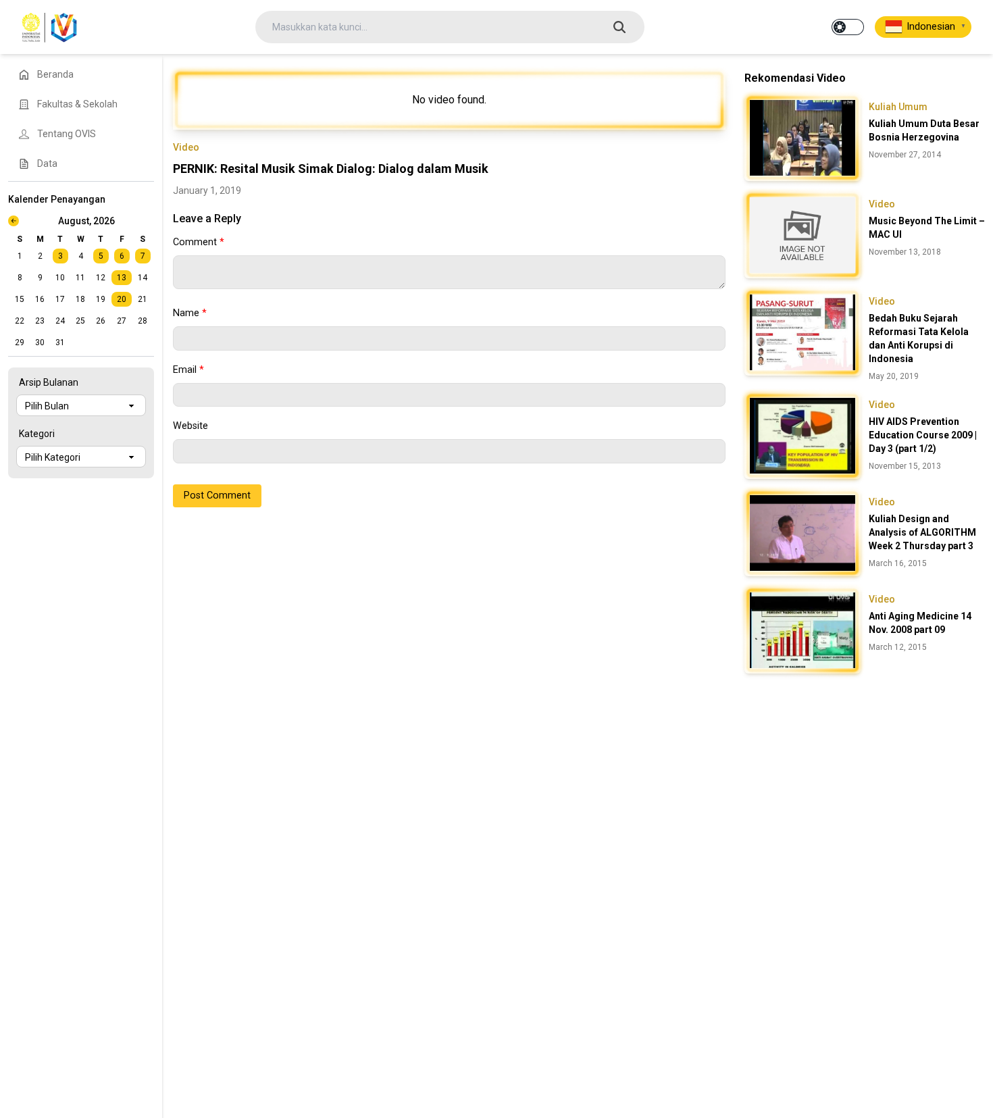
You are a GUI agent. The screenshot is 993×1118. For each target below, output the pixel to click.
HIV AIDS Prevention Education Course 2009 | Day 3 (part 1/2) (923, 435)
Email (188, 370)
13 (121, 277)
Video (186, 147)
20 (121, 299)
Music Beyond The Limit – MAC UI (927, 227)
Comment (198, 242)
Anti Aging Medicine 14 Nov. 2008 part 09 (920, 623)
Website (190, 426)
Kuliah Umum (898, 106)
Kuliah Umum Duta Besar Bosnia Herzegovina (924, 130)
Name (190, 313)
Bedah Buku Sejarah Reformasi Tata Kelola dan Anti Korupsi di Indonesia (919, 338)
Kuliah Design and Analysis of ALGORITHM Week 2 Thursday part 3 (922, 532)
